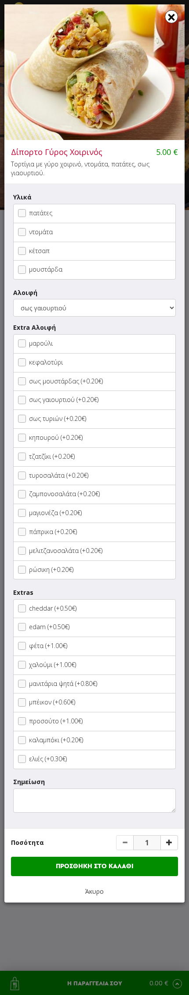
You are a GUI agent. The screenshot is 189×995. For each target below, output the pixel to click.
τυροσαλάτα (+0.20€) (58, 475)
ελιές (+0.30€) (48, 759)
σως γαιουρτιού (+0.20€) (63, 399)
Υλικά (22, 197)
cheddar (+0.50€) (52, 608)
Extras (23, 592)
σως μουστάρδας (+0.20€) (66, 381)
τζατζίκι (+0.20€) (52, 456)
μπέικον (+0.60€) (52, 702)
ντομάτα (41, 232)
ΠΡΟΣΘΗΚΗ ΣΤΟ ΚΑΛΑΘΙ (95, 866)
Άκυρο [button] (94, 891)
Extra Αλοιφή (34, 327)
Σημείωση (29, 782)
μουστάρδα (45, 269)
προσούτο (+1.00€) (56, 721)
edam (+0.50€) (49, 627)
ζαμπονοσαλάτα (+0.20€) (64, 494)
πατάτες (40, 213)
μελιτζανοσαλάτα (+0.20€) (65, 550)
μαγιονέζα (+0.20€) (55, 513)
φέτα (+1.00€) (48, 645)
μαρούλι (41, 343)
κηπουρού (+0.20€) (56, 437)
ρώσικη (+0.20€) (51, 569)
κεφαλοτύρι (46, 362)
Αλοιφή (25, 292)
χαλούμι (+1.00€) (52, 664)
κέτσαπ (39, 251)
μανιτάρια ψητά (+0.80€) (63, 683)
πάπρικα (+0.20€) (53, 531)
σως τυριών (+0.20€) (57, 418)
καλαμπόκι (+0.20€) (56, 740)
